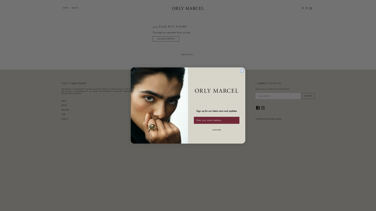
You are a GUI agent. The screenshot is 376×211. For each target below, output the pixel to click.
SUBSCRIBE (216, 130)
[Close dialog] (242, 71)
